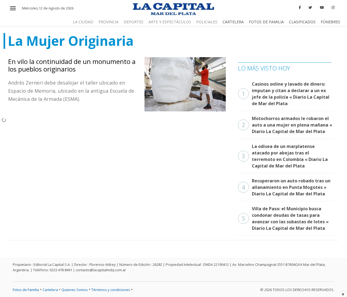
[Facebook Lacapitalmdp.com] (299, 7)
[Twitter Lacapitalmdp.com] (310, 7)
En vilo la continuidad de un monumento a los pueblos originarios (72, 65)
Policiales (206, 21)
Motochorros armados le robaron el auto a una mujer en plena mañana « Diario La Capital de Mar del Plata (287, 124)
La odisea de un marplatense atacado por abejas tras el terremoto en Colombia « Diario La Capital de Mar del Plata (285, 156)
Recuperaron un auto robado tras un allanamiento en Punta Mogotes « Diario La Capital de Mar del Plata (286, 187)
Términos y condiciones (110, 289)
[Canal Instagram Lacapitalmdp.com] (333, 7)
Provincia (108, 21)
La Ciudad (83, 21)
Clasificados (302, 21)
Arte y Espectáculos (170, 21)
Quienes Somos (75, 289)
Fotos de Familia (266, 21)
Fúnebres (330, 21)
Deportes (133, 21)
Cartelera (233, 21)
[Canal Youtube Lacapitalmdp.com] (322, 7)
